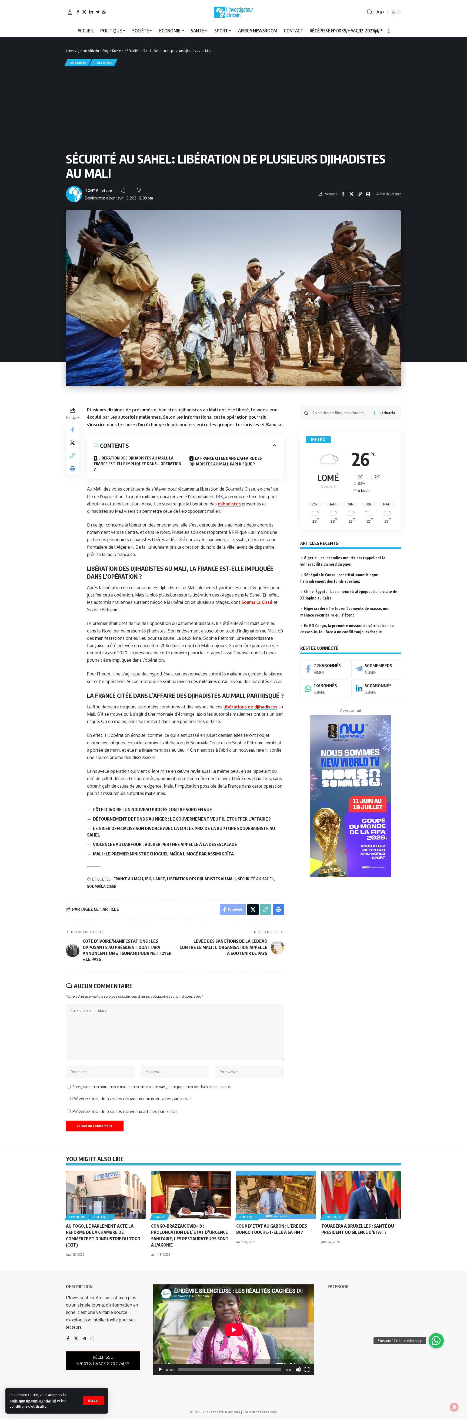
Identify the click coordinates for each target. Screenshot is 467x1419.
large (159, 879)
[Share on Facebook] (343, 194)
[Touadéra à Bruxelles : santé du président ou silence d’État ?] (361, 1195)
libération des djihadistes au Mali (201, 879)
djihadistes (229, 504)
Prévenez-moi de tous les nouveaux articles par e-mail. (125, 1111)
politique (103, 63)
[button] (93, 1400)
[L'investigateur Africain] (233, 12)
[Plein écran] (307, 1369)
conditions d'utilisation (29, 1406)
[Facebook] (78, 12)
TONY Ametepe (98, 190)
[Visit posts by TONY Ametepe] (74, 194)
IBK (148, 879)
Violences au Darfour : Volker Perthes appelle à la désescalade (165, 844)
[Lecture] (160, 1369)
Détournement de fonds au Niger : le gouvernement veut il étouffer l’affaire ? (182, 819)
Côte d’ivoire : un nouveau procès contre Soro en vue (152, 809)
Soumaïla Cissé (101, 886)
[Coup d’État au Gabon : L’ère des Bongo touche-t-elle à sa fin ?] (276, 1195)
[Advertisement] (233, 108)
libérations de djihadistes (250, 707)
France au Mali (128, 879)
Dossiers (78, 63)
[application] (233, 1329)
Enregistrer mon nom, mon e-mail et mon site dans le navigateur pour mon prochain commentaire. (152, 1086)
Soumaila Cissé (256, 602)
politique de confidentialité (32, 1400)
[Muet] (298, 1369)
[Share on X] (351, 194)
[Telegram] (97, 12)
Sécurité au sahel (256, 879)
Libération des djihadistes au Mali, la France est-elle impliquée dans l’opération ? (137, 464)
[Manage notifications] (454, 1407)
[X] (84, 12)
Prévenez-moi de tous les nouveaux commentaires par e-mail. (132, 1098)
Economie (77, 1217)
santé (159, 1217)
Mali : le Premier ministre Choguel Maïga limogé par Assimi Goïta (163, 854)
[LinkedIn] (91, 12)
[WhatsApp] (104, 12)
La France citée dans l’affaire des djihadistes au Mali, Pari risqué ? (225, 461)
